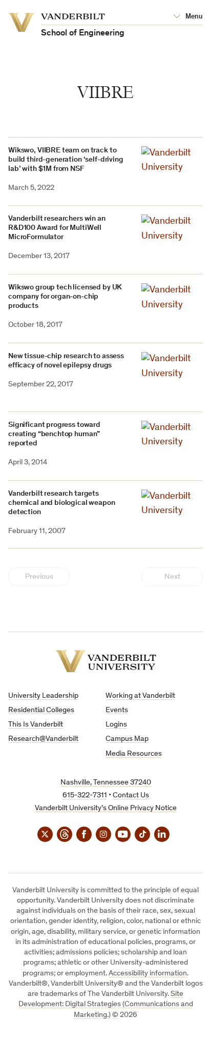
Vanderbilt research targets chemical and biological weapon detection (61, 503)
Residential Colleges (41, 710)
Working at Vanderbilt (140, 696)
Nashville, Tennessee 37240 (105, 783)
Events (117, 710)
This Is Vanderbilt (35, 725)
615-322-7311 (84, 795)
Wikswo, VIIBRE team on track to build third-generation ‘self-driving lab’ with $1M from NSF (65, 160)
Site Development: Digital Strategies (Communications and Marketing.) (105, 1004)
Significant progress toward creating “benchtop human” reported (54, 434)
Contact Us (131, 795)
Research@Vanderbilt (43, 739)
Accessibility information (148, 973)
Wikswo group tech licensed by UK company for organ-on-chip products (65, 297)
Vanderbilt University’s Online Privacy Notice (106, 808)
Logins (116, 725)
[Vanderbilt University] (106, 661)
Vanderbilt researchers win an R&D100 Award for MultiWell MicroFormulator (57, 228)
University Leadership (43, 696)
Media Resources (134, 754)
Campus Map (127, 739)
